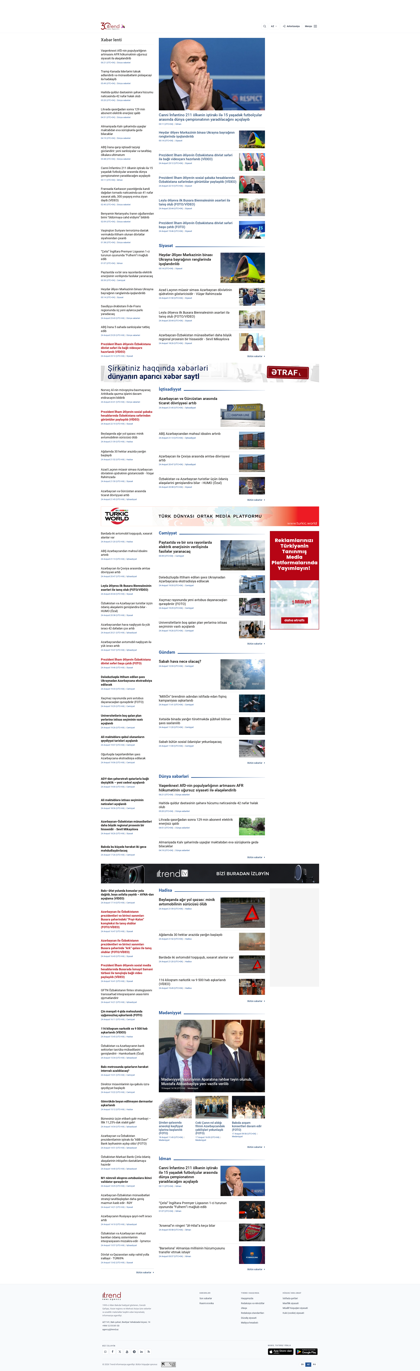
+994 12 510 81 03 (110, 1325)
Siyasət (166, 245)
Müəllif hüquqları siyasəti (295, 1308)
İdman (165, 1158)
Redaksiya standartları (252, 1313)
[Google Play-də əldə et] (306, 1351)
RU (314, 1364)
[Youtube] (127, 1352)
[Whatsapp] (105, 1352)
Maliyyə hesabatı (249, 1322)
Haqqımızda (247, 1298)
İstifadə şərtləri (290, 1298)
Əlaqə (244, 1308)
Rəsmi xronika (207, 1303)
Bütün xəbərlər (254, 356)
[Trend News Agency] (111, 1296)
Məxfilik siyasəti (291, 1303)
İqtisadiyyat (170, 389)
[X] (120, 1352)
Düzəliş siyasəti (248, 1318)
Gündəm (167, 652)
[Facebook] (113, 1352)
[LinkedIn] (141, 1352)
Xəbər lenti (111, 39)
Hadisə (165, 890)
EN (302, 1364)
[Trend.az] (113, 26)
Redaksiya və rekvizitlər (252, 1303)
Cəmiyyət (168, 533)
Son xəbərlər (206, 1298)
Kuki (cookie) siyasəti (293, 1313)
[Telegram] (134, 1352)
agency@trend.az (110, 1329)
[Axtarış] (264, 26)
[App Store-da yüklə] (281, 1351)
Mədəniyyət (170, 1012)
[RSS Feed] (149, 1352)
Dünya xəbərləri (174, 776)
